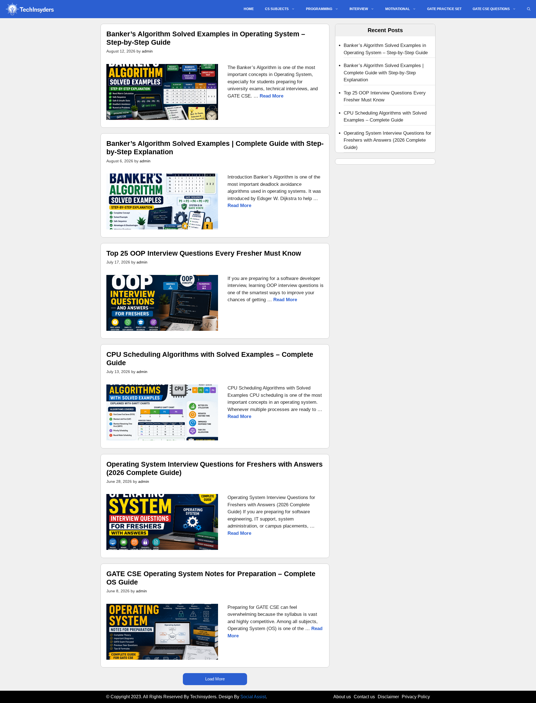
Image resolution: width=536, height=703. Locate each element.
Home (249, 9)
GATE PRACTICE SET (444, 9)
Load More (215, 678)
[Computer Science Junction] (29, 9)
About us (342, 696)
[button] (528, 9)
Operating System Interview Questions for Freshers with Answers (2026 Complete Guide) (387, 140)
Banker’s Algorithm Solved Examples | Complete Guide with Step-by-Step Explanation (383, 72)
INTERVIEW (359, 9)
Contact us (364, 696)
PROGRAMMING (319, 9)
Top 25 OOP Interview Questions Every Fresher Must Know (203, 253)
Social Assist (253, 696)
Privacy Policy (416, 696)
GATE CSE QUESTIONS (491, 9)
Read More (271, 96)
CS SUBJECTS (277, 9)
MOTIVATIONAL (397, 9)
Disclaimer (388, 696)
